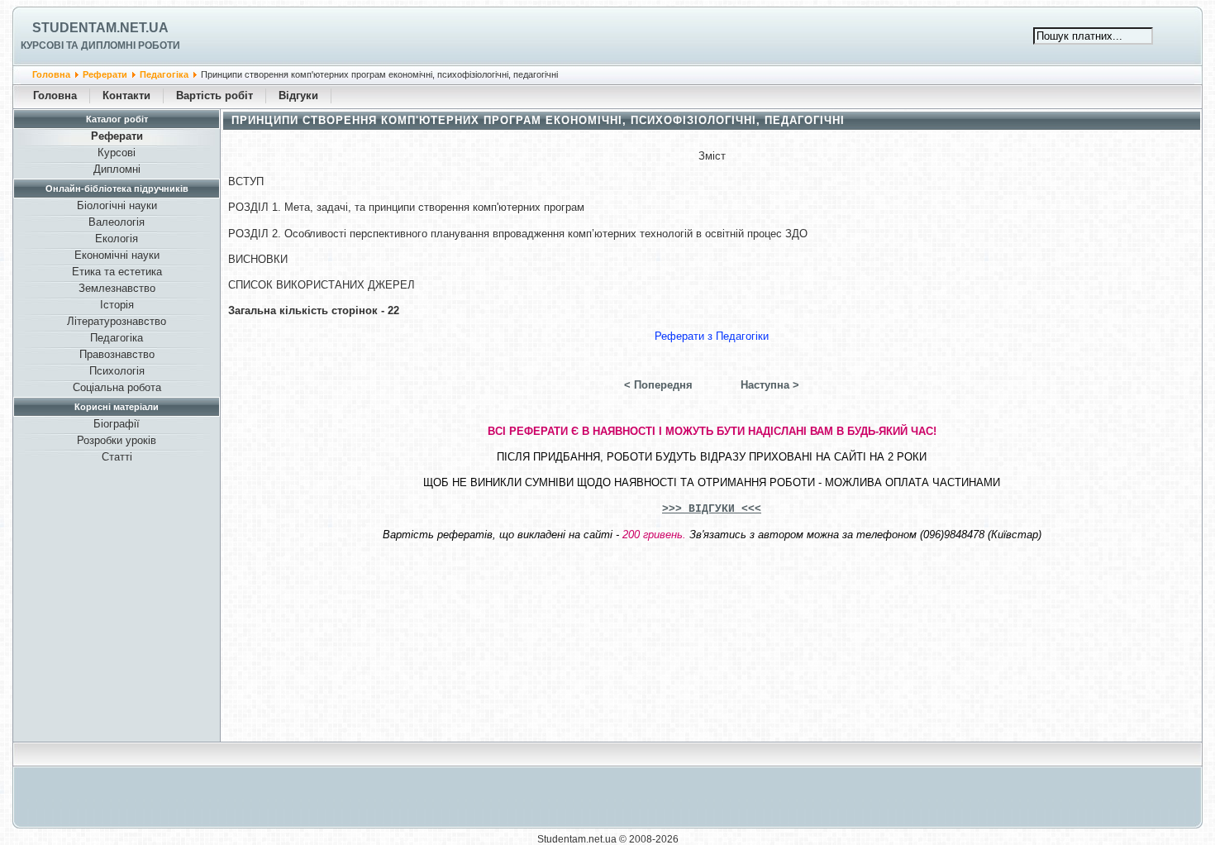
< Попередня (658, 385)
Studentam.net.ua (100, 28)
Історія (117, 304)
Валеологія (116, 222)
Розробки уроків (116, 440)
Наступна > (770, 385)
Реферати (105, 74)
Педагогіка (164, 74)
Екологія (116, 238)
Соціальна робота (117, 387)
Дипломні (117, 169)
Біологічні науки (117, 205)
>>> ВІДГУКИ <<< (711, 509)
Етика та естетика (117, 271)
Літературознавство (116, 321)
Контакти (126, 95)
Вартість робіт (214, 95)
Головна (51, 74)
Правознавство (117, 354)
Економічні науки (117, 255)
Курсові (117, 152)
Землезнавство (117, 288)
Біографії (116, 424)
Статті (117, 457)
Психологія (117, 371)
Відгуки (298, 95)
